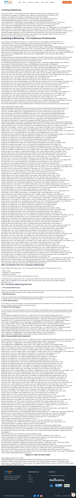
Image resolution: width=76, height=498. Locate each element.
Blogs (43, 2)
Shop (47, 2)
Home (20, 2)
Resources (30, 2)
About (24, 2)
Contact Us (51, 2)
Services (37, 2)
